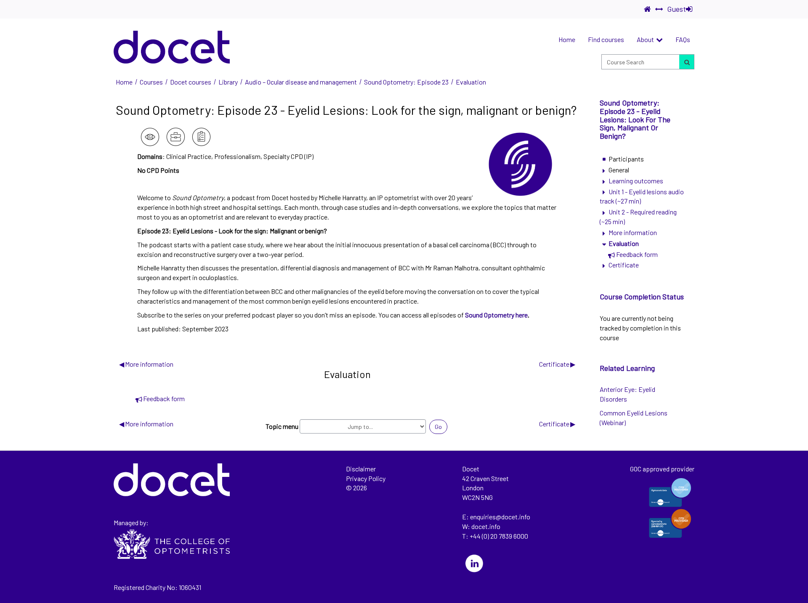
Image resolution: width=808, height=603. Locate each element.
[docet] (172, 47)
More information (146, 364)
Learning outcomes (636, 181)
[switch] (659, 9)
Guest (676, 8)
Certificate (557, 364)
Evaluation (624, 243)
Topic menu (282, 426)
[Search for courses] (686, 62)
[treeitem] (642, 159)
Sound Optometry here (496, 315)
